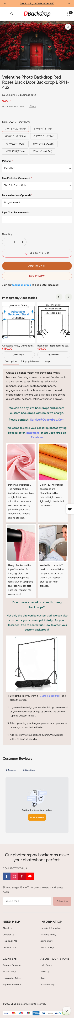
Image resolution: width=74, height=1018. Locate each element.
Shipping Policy (48, 934)
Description (11, 361)
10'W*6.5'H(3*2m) (15, 143)
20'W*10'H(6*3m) (42, 151)
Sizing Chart (46, 941)
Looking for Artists (12, 978)
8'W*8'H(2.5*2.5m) (43, 143)
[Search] (11, 13)
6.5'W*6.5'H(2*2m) (44, 136)
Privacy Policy (47, 984)
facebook (37, 437)
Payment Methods (12, 984)
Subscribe (62, 901)
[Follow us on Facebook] (6, 876)
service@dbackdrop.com (47, 419)
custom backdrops (50, 695)
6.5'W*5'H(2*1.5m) (15, 136)
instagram (32, 432)
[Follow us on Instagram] (14, 876)
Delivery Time (9, 947)
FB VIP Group (9, 971)
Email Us (44, 971)
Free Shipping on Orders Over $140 (37, 3)
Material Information (50, 928)
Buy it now (37, 276)
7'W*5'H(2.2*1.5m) (15, 128)
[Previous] (5, 65)
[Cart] (68, 14)
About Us (7, 928)
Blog (42, 978)
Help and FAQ (10, 941)
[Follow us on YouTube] (30, 876)
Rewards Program (11, 965)
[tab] (11, 770)
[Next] (68, 65)
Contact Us (8, 934)
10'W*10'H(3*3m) (15, 151)
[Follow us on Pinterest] (22, 876)
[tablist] (37, 770)
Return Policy (47, 947)
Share (32, 106)
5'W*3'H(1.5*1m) (43, 128)
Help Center (46, 965)
